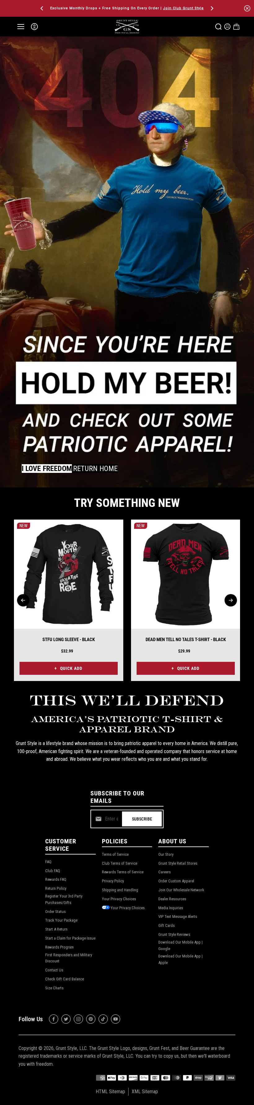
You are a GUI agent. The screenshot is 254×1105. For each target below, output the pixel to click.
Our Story (165, 854)
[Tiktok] (103, 1019)
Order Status (55, 911)
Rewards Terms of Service (122, 872)
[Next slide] (231, 600)
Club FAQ (52, 870)
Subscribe (142, 818)
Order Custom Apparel (176, 881)
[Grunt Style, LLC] (127, 26)
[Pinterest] (90, 1019)
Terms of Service (115, 854)
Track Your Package (61, 920)
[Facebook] (53, 1019)
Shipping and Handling (120, 890)
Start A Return (56, 929)
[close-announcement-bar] (247, 8)
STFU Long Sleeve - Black (68, 639)
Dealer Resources (172, 899)
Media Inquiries (170, 908)
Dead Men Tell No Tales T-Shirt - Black (186, 639)
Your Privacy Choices (119, 899)
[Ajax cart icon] (236, 26)
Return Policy (55, 888)
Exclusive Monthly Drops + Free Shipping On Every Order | (127, 8)
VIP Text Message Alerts (177, 916)
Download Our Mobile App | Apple (180, 959)
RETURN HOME (95, 468)
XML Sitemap (145, 1091)
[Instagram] (78, 1019)
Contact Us (54, 970)
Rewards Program (59, 947)
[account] (227, 26)
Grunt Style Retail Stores (177, 863)
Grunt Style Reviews (174, 934)
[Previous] (42, 8)
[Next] (211, 8)
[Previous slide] (23, 600)
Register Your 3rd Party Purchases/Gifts (63, 899)
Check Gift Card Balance (64, 979)
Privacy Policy (113, 881)
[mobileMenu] (21, 26)
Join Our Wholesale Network (181, 890)
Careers (164, 872)
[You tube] (115, 1019)
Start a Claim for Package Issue (70, 938)
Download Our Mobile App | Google (180, 945)
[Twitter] (66, 1019)
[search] (218, 26)
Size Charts (54, 988)
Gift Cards (166, 925)
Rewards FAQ (55, 879)
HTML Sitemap (110, 1091)
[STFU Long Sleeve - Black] (68, 574)
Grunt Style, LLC (71, 1048)
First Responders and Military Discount (68, 958)
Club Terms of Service (119, 863)
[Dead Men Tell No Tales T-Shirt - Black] (185, 574)
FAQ (48, 861)
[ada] (34, 26)
